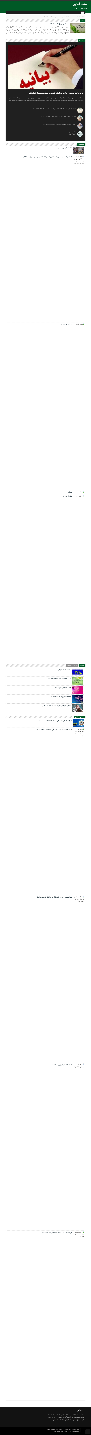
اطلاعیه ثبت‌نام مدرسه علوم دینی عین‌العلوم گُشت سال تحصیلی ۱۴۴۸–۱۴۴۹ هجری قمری (54, 109)
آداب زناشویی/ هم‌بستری (63, 687)
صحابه (70, 492)
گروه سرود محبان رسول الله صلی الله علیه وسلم (57, 1232)
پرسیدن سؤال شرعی (64, 669)
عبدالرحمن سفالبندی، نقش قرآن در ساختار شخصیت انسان (53, 729)
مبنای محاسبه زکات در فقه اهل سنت (59, 678)
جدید (75, 665)
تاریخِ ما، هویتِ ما (72, 134)
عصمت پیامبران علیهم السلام (59, 23)
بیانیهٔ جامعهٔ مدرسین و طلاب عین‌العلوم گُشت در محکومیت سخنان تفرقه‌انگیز (56, 93)
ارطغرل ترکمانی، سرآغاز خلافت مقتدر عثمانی (56, 705)
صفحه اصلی (65, 17)
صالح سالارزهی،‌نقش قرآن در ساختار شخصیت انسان (55, 720)
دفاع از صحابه (67, 496)
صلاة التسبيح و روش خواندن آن (61, 696)
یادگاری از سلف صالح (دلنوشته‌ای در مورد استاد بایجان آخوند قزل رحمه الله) (47, 156)
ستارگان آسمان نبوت (65, 324)
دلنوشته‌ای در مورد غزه (64, 147)
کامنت (69, 665)
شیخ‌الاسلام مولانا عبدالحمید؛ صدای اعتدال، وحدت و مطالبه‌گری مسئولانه (58, 116)
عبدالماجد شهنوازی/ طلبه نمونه (61, 1064)
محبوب (82, 665)
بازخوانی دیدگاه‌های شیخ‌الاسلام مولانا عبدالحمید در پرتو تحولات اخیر (59, 124)
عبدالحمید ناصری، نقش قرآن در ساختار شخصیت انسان (54, 897)
